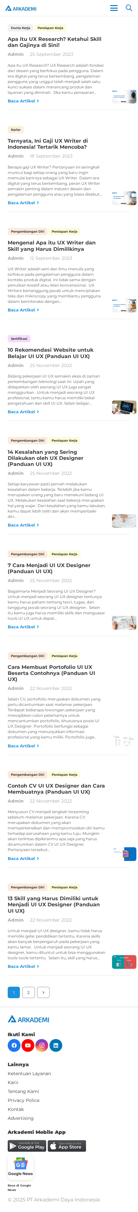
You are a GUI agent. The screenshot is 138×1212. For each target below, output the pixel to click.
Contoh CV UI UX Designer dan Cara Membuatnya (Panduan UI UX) (56, 789)
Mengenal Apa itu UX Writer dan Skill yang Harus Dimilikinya (52, 246)
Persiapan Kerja (50, 28)
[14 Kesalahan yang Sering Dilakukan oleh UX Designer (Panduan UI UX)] (124, 521)
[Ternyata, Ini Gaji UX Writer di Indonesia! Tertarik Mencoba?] (124, 198)
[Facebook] (14, 1045)
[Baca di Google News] (20, 1167)
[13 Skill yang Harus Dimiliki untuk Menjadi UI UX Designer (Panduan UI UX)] (124, 962)
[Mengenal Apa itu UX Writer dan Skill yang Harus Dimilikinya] (124, 305)
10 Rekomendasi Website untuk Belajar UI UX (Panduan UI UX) (50, 353)
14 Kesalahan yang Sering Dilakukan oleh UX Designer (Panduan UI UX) (45, 458)
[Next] (43, 992)
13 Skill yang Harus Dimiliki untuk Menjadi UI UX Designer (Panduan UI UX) (54, 904)
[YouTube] (28, 1045)
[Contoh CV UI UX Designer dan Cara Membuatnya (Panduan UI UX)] (124, 854)
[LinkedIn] (55, 1045)
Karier (16, 130)
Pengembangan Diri (27, 231)
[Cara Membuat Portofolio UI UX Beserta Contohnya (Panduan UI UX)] (124, 741)
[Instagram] (41, 1045)
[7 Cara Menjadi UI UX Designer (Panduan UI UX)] (124, 623)
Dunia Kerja (20, 28)
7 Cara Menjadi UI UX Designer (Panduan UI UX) (49, 568)
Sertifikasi (19, 339)
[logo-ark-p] (20, 8)
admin (16, 54)
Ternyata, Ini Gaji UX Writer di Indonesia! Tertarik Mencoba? (48, 144)
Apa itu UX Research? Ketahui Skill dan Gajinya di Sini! (54, 42)
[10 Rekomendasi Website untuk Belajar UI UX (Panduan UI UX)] (124, 407)
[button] (114, 8)
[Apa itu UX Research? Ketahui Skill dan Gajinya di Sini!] (124, 96)
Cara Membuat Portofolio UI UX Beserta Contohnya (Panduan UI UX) (51, 673)
